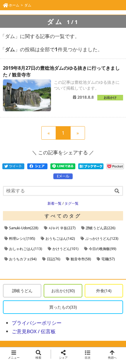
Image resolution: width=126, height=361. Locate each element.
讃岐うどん (22, 290)
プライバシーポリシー (37, 322)
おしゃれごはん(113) (25, 248)
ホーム (14, 5)
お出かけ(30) (63, 290)
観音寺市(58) (81, 258)
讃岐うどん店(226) (100, 227)
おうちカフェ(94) (23, 258)
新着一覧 (54, 203)
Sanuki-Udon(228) (23, 227)
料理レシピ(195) (22, 238)
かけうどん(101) (65, 248)
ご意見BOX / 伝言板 (34, 331)
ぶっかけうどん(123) (101, 238)
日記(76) (53, 258)
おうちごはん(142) (60, 238)
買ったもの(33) (63, 307)
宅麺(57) (108, 258)
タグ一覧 (71, 203)
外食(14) (103, 290)
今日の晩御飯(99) (102, 248)
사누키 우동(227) (62, 227)
